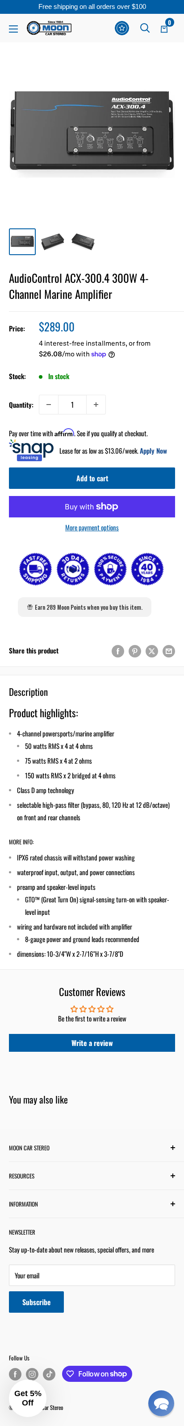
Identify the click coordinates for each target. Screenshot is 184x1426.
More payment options (92, 527)
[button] (161, 1403)
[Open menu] (13, 29)
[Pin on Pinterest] (135, 650)
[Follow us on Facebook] (15, 1374)
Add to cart (92, 478)
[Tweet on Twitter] (152, 650)
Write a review (92, 1042)
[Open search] (145, 28)
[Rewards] (122, 28)
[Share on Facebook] (118, 650)
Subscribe (36, 1302)
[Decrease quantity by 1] (48, 404)
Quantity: (21, 404)
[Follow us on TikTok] (49, 1374)
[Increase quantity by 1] (96, 404)
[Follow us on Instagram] (32, 1374)
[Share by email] (169, 650)
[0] (164, 28)
